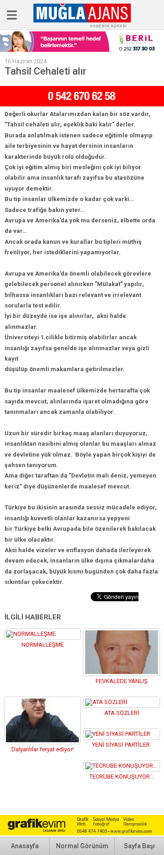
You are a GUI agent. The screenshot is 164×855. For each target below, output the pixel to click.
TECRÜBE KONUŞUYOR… (121, 776)
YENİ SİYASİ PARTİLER (121, 744)
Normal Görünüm (82, 846)
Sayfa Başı (139, 846)
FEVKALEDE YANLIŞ (122, 681)
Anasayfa (25, 846)
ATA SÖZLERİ (121, 712)
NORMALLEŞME (42, 644)
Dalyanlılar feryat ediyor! (42, 749)
